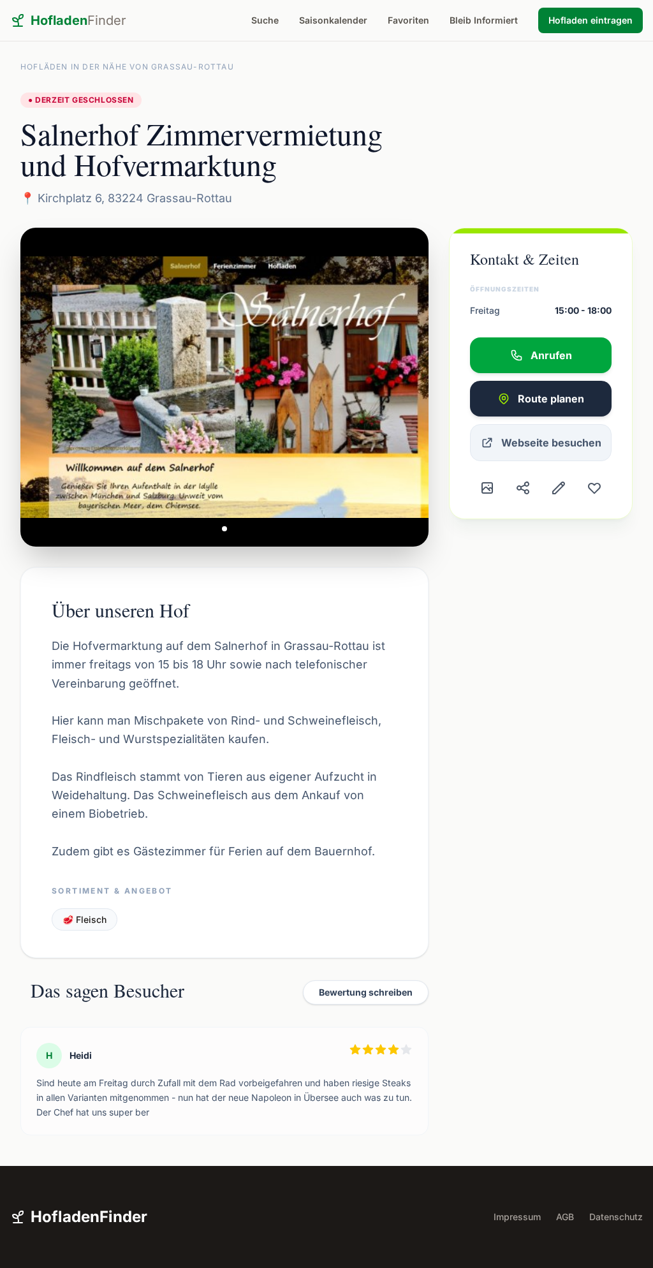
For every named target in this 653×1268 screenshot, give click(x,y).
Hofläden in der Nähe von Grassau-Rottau (127, 66)
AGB (565, 1216)
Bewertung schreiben (366, 992)
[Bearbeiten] (558, 487)
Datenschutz (616, 1216)
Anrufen (551, 355)
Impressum (517, 1216)
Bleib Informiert (484, 20)
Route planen (551, 398)
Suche (265, 20)
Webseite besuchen (551, 442)
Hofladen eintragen (590, 20)
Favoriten (408, 20)
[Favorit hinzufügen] (594, 487)
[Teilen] (522, 487)
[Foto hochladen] (487, 487)
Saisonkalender (333, 20)
